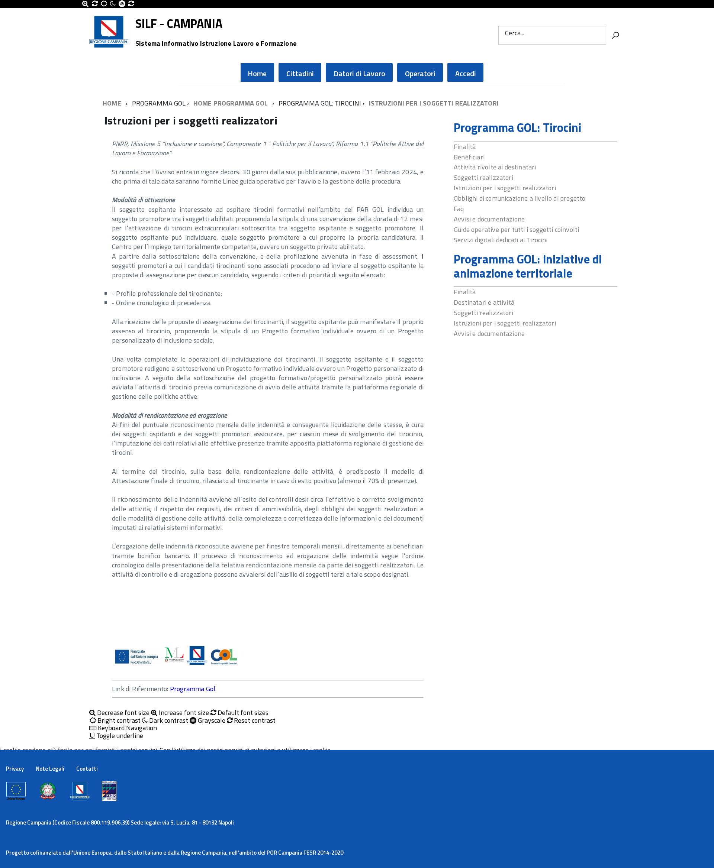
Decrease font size (122, 713)
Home (257, 73)
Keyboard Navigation (126, 728)
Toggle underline (119, 736)
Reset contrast (254, 721)
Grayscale (210, 721)
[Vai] (615, 35)
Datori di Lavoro (359, 73)
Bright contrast (118, 721)
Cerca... (514, 33)
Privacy (15, 768)
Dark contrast (168, 721)
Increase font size (183, 713)
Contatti (87, 768)
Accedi (465, 73)
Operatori (420, 73)
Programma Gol (192, 689)
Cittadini (300, 73)
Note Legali (50, 768)
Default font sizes (242, 713)
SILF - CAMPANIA (216, 23)
